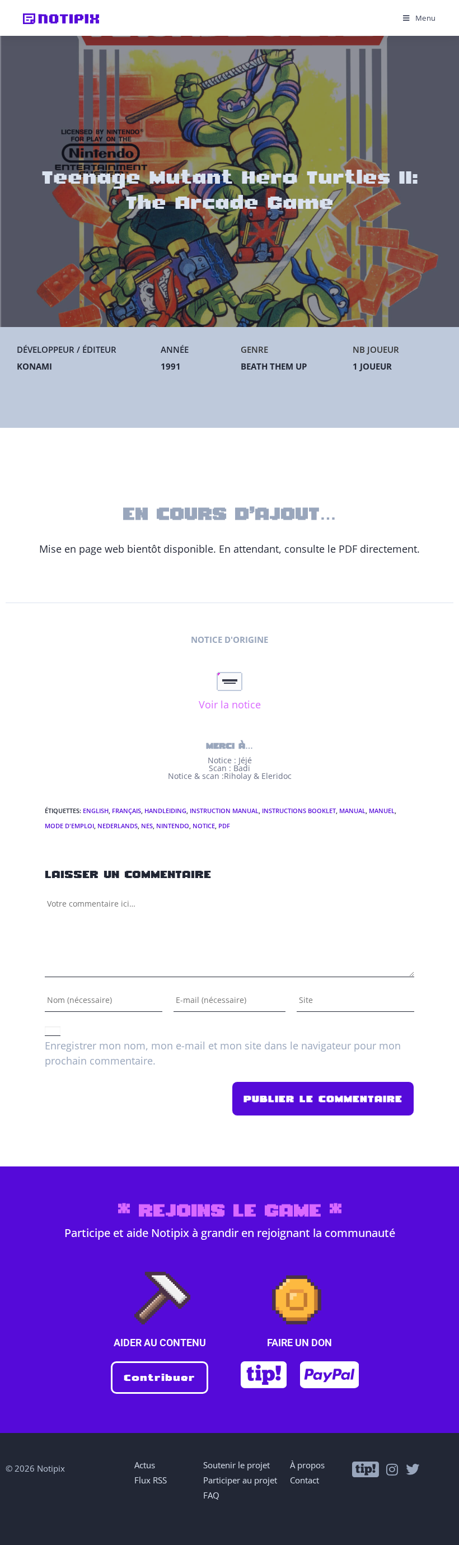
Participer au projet (240, 1480)
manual (352, 810)
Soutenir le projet (236, 1465)
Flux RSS (150, 1480)
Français (126, 810)
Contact (304, 1480)
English (96, 810)
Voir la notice (230, 704)
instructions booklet (299, 810)
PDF (224, 825)
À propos (307, 1465)
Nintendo (172, 825)
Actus (144, 1465)
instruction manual (224, 810)
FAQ (211, 1495)
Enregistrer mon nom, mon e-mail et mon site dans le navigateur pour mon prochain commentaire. (223, 1053)
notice (204, 825)
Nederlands (117, 825)
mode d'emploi (69, 825)
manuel (382, 810)
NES (147, 825)
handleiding (165, 810)
